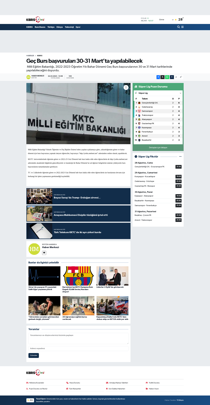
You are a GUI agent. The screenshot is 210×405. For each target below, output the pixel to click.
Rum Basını (40, 27)
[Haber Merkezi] (34, 249)
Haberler (30, 56)
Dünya (60, 27)
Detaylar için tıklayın (158, 148)
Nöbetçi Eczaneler (36, 383)
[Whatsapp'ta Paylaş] (167, 77)
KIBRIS (29, 27)
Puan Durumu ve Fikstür (38, 389)
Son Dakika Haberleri (117, 389)
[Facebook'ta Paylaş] (158, 77)
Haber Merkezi (50, 247)
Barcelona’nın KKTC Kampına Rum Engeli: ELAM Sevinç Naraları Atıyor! (77, 289)
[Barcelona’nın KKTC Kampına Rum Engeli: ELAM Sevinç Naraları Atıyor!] (78, 276)
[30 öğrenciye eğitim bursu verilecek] (78, 306)
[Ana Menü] (182, 27)
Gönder (33, 355)
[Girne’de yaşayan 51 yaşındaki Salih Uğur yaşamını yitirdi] (44, 276)
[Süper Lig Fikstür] (180, 157)
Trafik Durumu (154, 383)
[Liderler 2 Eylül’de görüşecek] (112, 276)
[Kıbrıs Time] (35, 19)
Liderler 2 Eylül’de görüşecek (110, 287)
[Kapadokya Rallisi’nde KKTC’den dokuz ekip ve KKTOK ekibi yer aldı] (112, 306)
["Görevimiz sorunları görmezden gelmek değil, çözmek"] (44, 306)
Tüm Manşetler (75, 389)
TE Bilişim (180, 400)
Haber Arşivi (154, 389)
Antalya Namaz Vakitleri (118, 383)
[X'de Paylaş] (162, 77)
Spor (78, 27)
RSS (31, 400)
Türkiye (50, 27)
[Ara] (178, 27)
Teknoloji (69, 27)
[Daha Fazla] (172, 77)
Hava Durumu (75, 383)
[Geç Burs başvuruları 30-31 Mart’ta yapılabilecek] (78, 113)
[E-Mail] (44, 253)
